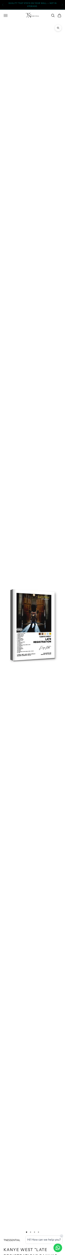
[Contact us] (57, 1247)
